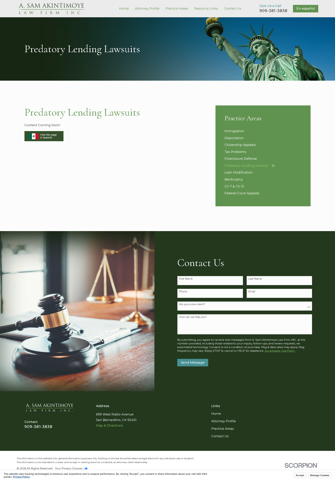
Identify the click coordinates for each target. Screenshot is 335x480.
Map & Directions (109, 425)
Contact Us (220, 436)
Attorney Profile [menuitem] (147, 8)
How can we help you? (193, 317)
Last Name (255, 278)
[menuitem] (263, 131)
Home (216, 414)
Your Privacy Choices (69, 468)
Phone (183, 291)
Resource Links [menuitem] (206, 8)
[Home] (51, 8)
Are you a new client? (192, 304)
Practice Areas (222, 429)
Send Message (193, 362)
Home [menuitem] (124, 8)
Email (251, 291)
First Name (186, 278)
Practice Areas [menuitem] (177, 8)
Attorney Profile (223, 421)
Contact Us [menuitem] (232, 8)
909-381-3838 (273, 10)
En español (305, 8)
